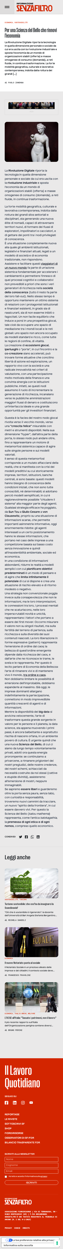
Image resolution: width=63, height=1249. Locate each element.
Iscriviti (31, 1183)
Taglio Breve (20, 1013)
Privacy (8, 1228)
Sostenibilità (21, 22)
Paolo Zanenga (16, 82)
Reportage (12, 1114)
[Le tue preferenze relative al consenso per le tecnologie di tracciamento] (57, 1243)
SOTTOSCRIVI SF (15, 1124)
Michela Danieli (17, 920)
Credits (26, 1228)
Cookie (17, 1228)
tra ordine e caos (34, 675)
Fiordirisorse (14, 1133)
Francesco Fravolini (19, 975)
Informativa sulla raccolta (18, 1245)
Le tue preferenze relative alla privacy (33, 1240)
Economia (9, 22)
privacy (44, 1176)
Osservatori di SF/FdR (19, 1138)
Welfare (31, 1013)
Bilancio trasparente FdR (22, 1143)
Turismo (23, 899)
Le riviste (11, 1119)
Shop (8, 1128)
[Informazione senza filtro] (31, 1201)
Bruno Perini (15, 1030)
